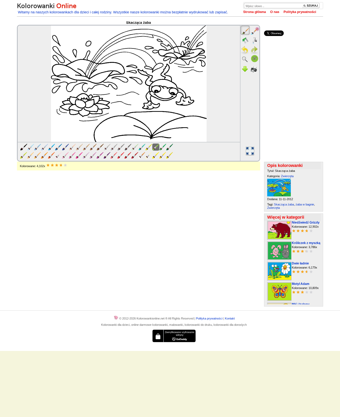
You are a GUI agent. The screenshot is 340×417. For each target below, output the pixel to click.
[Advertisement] (138, 201)
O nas (274, 12)
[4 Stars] (61, 165)
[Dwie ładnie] (279, 279)
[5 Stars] (65, 165)
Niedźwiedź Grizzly (306, 222)
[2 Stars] (52, 165)
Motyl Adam (300, 283)
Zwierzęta (287, 176)
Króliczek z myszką (306, 243)
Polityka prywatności (300, 12)
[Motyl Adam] (279, 299)
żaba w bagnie (305, 204)
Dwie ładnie (300, 263)
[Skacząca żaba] (279, 195)
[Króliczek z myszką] (279, 258)
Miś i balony (301, 304)
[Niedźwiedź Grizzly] (279, 238)
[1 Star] (48, 165)
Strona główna (254, 12)
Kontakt (230, 318)
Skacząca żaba (284, 204)
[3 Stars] (57, 165)
